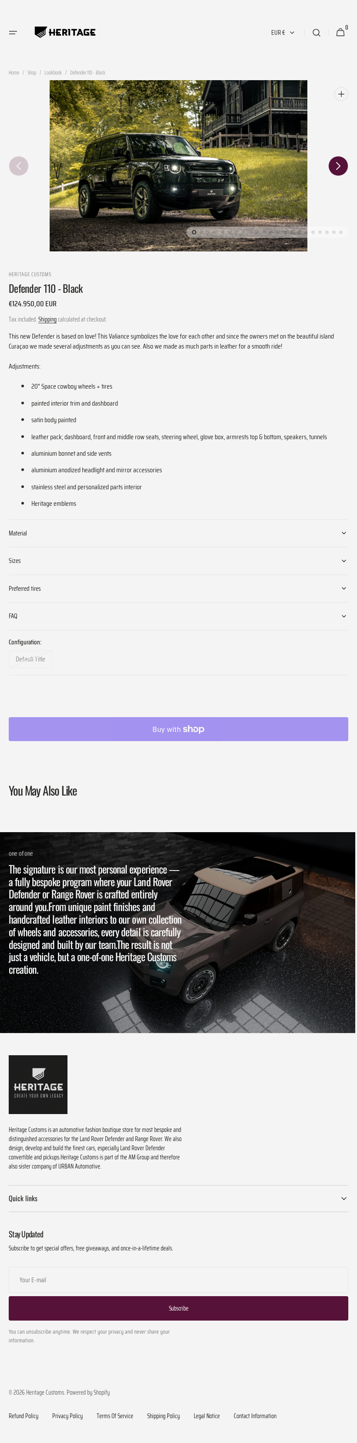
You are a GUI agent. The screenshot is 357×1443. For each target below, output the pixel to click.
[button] (13, 32)
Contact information (255, 1412)
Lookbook (53, 73)
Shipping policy (163, 1412)
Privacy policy (67, 1412)
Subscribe (175, 1304)
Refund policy (23, 1412)
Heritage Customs (45, 1389)
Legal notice (207, 1412)
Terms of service (115, 1412)
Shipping (47, 319)
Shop (31, 73)
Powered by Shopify (88, 1389)
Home (14, 73)
